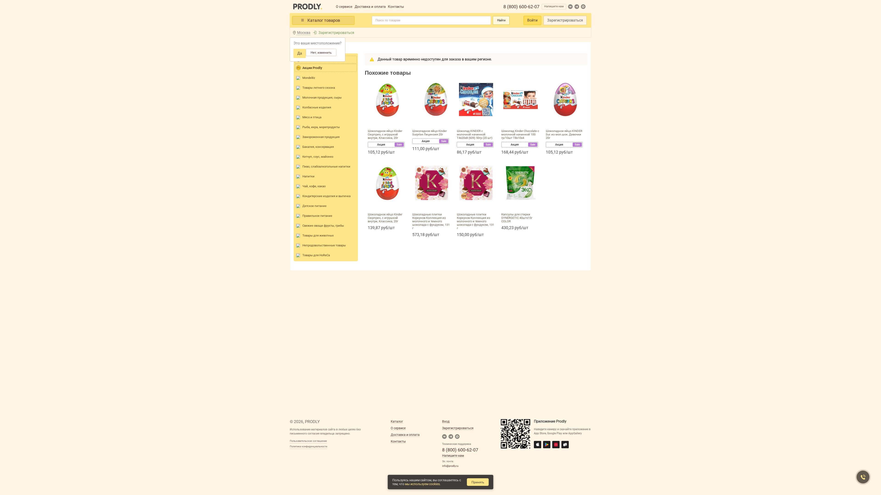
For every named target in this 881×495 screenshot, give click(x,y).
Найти (501, 20)
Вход (445, 421)
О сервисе (344, 7)
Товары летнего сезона (318, 87)
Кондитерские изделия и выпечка (326, 196)
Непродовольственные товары (324, 245)
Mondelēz (308, 78)
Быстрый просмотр (387, 122)
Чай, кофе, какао (314, 186)
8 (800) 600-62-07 (521, 6)
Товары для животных (318, 235)
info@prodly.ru (450, 466)
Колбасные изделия (316, 107)
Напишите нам (554, 6)
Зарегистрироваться (565, 20)
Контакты (396, 7)
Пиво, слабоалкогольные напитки (326, 166)
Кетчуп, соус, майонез (317, 156)
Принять (477, 482)
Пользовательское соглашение (308, 441)
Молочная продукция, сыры (322, 97)
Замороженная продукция (321, 137)
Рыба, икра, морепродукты (321, 127)
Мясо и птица (311, 117)
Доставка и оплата (370, 7)
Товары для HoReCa (316, 255)
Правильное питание (317, 215)
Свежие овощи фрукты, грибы (323, 225)
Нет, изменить (321, 52)
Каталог (397, 421)
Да (299, 53)
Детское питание (314, 206)
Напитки (308, 176)
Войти (532, 20)
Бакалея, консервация (318, 146)
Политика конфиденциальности (308, 446)
